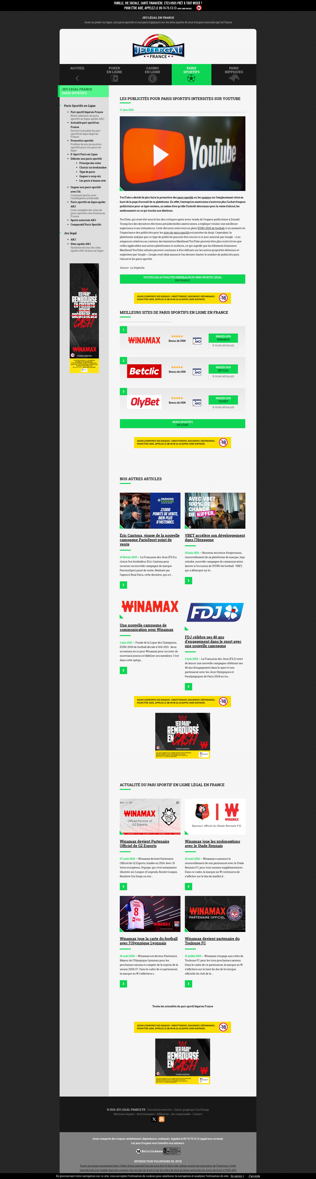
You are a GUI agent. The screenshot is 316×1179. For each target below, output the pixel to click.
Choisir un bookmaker (93, 167)
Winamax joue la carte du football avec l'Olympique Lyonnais (149, 940)
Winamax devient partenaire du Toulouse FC (212, 940)
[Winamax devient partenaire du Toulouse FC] (215, 914)
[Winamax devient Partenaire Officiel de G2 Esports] (150, 817)
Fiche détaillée (224, 345)
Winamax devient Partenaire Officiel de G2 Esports (144, 843)
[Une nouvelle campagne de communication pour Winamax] (150, 606)
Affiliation (163, 1114)
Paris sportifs (182, 423)
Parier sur (223, 338)
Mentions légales (124, 1114)
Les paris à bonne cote (92, 180)
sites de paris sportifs (177, 232)
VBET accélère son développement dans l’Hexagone (215, 537)
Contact (197, 1114)
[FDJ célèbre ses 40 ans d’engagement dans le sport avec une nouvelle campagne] (215, 612)
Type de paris (87, 172)
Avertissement (146, 1114)
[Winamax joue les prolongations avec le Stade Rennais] (215, 817)
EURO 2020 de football (211, 228)
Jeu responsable (181, 1114)
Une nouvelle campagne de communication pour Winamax (146, 627)
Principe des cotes (90, 163)
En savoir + (237, 1176)
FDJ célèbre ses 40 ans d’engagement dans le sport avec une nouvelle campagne (213, 641)
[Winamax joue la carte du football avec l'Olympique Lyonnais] (150, 914)
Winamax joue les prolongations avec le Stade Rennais (212, 843)
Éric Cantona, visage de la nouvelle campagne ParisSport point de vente (150, 539)
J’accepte (254, 1176)
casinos (206, 197)
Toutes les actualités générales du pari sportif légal (182, 279)
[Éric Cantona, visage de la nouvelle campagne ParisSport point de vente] (150, 511)
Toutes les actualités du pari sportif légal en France (182, 1006)
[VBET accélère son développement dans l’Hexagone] (215, 511)
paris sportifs (185, 197)
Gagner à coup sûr (90, 176)
